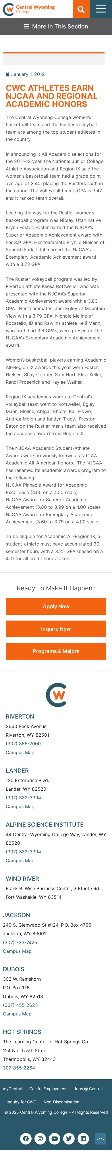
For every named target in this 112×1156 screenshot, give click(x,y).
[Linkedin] (83, 1139)
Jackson (16, 915)
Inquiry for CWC (21, 1101)
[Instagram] (40, 1139)
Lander (17, 770)
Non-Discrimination (61, 1101)
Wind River (22, 878)
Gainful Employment (48, 1088)
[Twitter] (69, 1139)
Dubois (13, 969)
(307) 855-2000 (23, 743)
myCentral (12, 1088)
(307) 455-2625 (20, 1005)
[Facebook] (26, 1139)
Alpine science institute (45, 824)
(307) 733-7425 (20, 942)
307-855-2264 (19, 1068)
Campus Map (20, 752)
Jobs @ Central (88, 1088)
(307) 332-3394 (23, 797)
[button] (81, 9)
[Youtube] (54, 1139)
